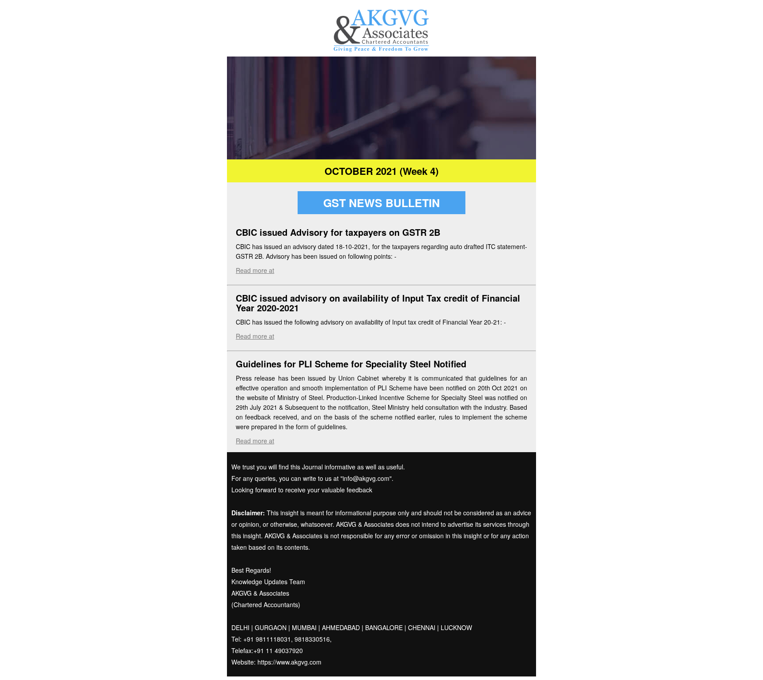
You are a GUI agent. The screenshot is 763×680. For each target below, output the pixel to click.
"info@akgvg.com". (366, 478)
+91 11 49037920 (278, 650)
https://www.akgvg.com (289, 661)
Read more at (255, 270)
